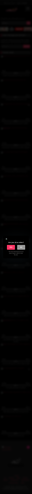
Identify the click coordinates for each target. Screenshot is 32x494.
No (21, 247)
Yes (10, 247)
